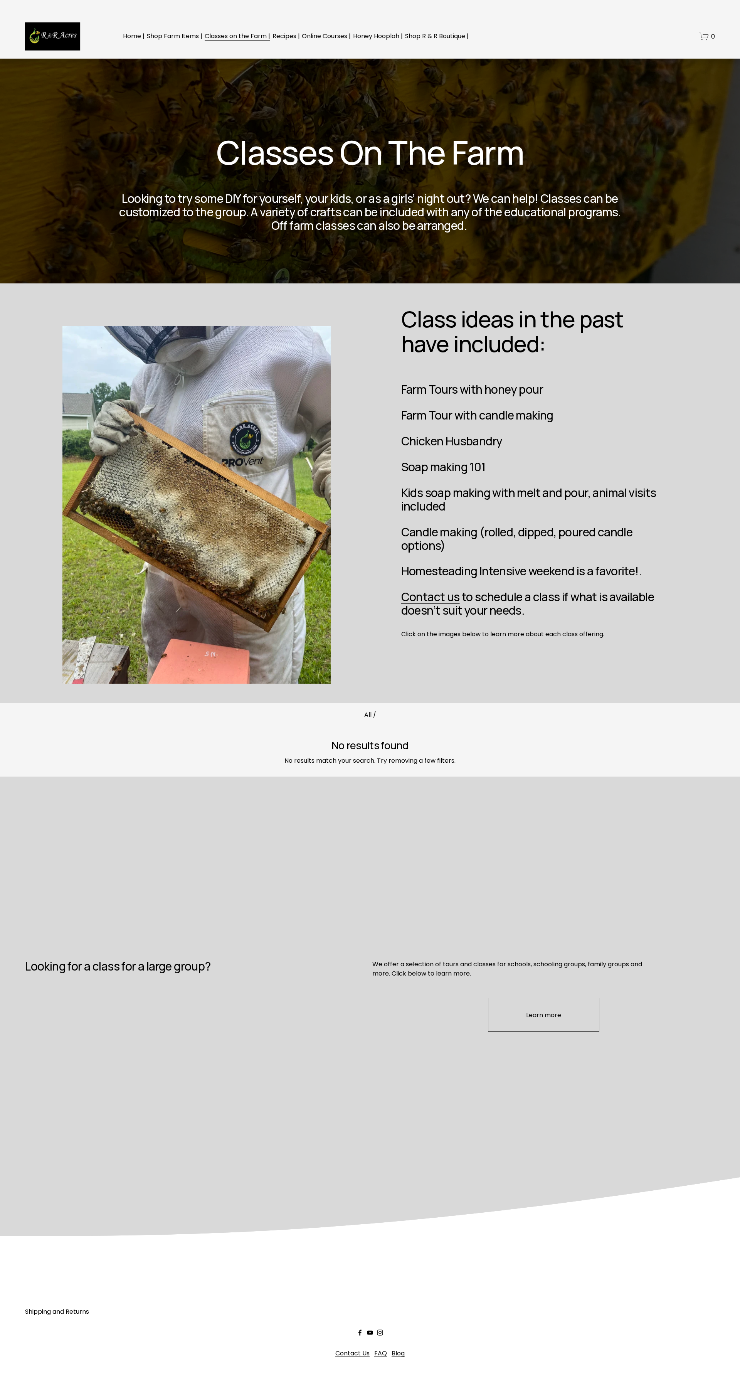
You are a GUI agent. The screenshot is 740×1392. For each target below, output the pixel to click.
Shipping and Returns (57, 1311)
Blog (398, 1353)
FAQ (380, 1353)
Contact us (430, 597)
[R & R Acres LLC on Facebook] (360, 1333)
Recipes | (286, 36)
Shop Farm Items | (174, 36)
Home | (134, 36)
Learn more (543, 1015)
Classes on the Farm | (237, 36)
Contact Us (352, 1353)
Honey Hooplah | (378, 36)
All (368, 714)
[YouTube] (370, 1333)
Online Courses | (326, 36)
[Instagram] (380, 1333)
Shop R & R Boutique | (437, 36)
